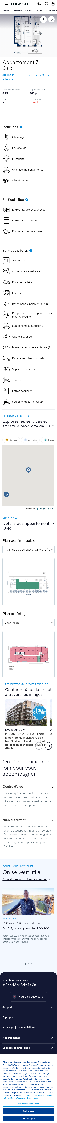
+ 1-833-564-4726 (19, 984)
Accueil (5, 11)
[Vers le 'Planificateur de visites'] (53, 4)
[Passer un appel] (39, 4)
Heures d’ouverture (31, 996)
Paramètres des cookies (28, 1104)
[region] (28, 1088)
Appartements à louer (23, 11)
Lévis (39, 11)
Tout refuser (28, 1111)
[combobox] (28, 549)
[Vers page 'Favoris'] (46, 4)
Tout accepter (28, 1118)
